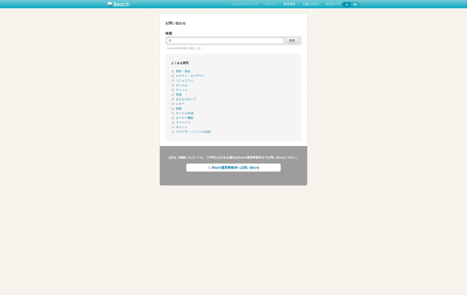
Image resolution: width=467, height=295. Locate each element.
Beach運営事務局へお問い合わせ (235, 167)
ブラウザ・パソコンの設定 (193, 131)
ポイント (182, 127)
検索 (179, 108)
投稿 (179, 94)
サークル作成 (184, 113)
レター (180, 103)
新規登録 (289, 4)
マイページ (183, 122)
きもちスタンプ (186, 99)
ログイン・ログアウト (190, 76)
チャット (182, 90)
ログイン (270, 4)
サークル (182, 85)
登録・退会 (183, 71)
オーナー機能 (184, 118)
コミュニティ (184, 80)
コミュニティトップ (244, 4)
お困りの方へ (311, 4)
